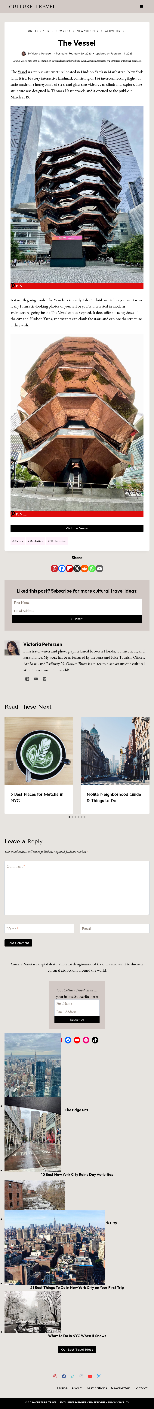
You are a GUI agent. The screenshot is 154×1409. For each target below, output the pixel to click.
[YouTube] (90, 1376)
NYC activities (57, 541)
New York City (87, 31)
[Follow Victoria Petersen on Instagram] (27, 679)
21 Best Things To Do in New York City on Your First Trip (77, 1287)
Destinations (96, 1388)
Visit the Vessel (77, 528)
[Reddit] (84, 568)
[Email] (99, 568)
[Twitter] (99, 1376)
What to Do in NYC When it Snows (77, 1335)
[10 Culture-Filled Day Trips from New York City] (77, 1200)
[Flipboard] (69, 568)
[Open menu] (141, 6)
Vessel (22, 71)
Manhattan (35, 541)
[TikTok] (73, 1376)
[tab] (69, 817)
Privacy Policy (118, 1402)
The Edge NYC (77, 1109)
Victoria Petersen (42, 644)
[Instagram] (81, 1376)
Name (12, 928)
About (76, 1388)
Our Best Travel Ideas (77, 1349)
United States (38, 31)
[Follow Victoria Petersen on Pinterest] (44, 679)
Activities (112, 31)
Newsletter (120, 1388)
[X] (77, 568)
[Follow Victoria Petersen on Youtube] (36, 679)
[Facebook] (62, 568)
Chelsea (17, 541)
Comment (16, 866)
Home (62, 1388)
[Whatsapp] (92, 568)
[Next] (143, 765)
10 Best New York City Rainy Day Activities (77, 1174)
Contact (141, 1388)
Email (87, 928)
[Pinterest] (54, 568)
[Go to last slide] (11, 765)
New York (63, 31)
